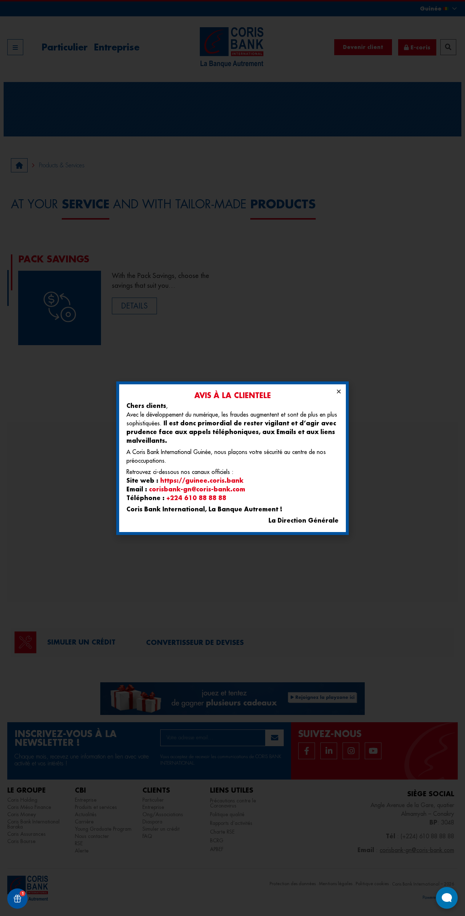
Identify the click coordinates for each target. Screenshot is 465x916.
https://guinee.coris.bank (201, 480)
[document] (232, 458)
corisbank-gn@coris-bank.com (197, 489)
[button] (338, 391)
